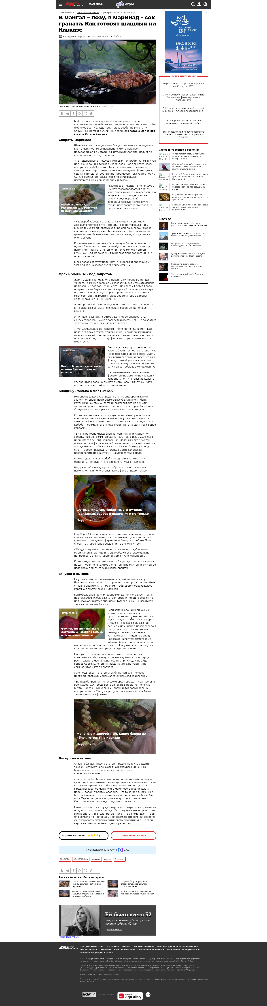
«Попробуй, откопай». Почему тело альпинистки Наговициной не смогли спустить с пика (189, 166)
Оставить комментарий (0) (133, 836)
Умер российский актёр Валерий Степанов (187, 275)
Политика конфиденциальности (183, 950)
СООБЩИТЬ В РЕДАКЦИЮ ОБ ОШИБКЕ (97, 953)
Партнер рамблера (106, 994)
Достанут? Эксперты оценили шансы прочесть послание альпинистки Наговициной (190, 176)
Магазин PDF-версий (144, 947)
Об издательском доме (91, 947)
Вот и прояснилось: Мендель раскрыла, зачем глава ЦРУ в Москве (189, 224)
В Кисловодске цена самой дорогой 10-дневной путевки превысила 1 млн (183, 109)
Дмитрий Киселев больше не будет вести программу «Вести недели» (188, 255)
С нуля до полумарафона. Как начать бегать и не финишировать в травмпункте (183, 97)
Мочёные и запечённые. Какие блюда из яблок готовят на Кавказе (111, 736)
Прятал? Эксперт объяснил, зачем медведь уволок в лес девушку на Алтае (188, 186)
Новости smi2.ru (69, 936)
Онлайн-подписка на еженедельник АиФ (177, 947)
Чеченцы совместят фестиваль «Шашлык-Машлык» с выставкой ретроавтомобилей (88, 893)
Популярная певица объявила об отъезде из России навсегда (186, 245)
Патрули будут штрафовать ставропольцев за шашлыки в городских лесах (135, 884)
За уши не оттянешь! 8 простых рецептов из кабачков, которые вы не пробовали (190, 197)
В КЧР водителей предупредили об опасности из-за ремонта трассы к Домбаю (183, 134)
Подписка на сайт (89, 950)
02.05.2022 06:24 (66, 12)
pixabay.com (107, 106)
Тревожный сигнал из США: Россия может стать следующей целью (188, 234)
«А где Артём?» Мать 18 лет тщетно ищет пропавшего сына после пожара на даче (189, 156)
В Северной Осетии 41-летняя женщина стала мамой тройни (183, 122)
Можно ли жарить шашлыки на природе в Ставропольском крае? (137, 892)
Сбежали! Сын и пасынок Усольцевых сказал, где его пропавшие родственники (190, 207)
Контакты (106, 950)
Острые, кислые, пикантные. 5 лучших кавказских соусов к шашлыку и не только (113, 512)
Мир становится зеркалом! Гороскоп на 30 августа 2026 (184, 85)
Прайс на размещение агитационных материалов (139, 950)
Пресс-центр (113, 947)
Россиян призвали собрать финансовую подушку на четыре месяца (187, 266)
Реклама (126, 947)
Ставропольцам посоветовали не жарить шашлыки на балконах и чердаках (88, 884)
